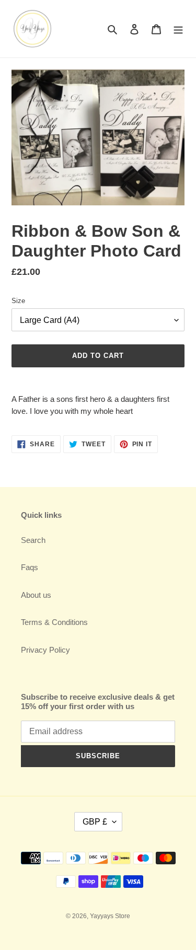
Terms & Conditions (54, 622)
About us (36, 594)
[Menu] (178, 29)
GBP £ (95, 821)
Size (18, 301)
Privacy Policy (45, 649)
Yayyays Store (110, 916)
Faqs (29, 567)
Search (33, 540)
